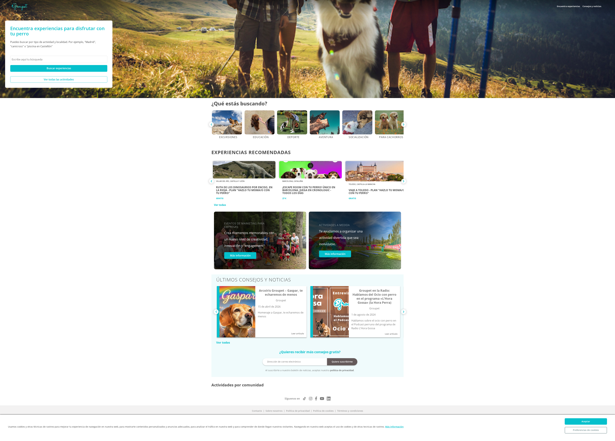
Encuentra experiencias (568, 6)
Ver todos (223, 342)
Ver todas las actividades (59, 79)
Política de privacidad (298, 410)
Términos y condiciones (350, 410)
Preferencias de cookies (586, 430)
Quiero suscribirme (342, 361)
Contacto (257, 410)
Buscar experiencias (59, 68)
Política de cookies (323, 410)
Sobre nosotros (274, 410)
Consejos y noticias (591, 6)
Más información (240, 255)
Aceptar (586, 421)
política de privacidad (342, 370)
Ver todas (220, 204)
